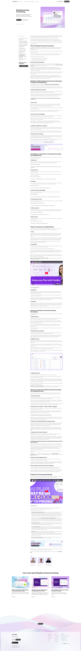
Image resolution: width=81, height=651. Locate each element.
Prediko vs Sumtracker (64, 640)
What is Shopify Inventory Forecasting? (23, 39)
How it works (50, 636)
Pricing (38, 1)
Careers (49, 640)
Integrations (56, 636)
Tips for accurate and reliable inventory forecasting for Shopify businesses (22, 56)
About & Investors (50, 635)
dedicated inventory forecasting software (52, 84)
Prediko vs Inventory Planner (65, 635)
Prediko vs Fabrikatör (64, 636)
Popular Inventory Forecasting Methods (22, 48)
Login (56, 1)
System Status (57, 641)
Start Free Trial (60, 1)
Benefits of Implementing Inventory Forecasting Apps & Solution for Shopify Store (23, 42)
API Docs (56, 640)
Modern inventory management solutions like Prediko (39, 258)
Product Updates (57, 635)
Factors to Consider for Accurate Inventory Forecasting (22, 51)
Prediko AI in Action (27, 1)
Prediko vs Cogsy (63, 639)
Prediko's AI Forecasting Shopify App (23, 59)
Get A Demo (19, 19)
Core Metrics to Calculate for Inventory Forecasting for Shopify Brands (23, 45)
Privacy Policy (57, 639)
